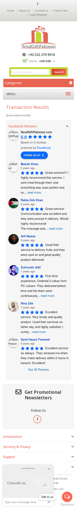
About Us (24, 10)
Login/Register (38, 14)
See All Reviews (38, 369)
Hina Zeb (27, 303)
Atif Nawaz (28, 236)
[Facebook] (37, 419)
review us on (32, 155)
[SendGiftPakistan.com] (38, 37)
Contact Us (41, 10)
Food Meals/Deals (56, 478)
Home (10, 10)
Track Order (60, 10)
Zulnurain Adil (31, 267)
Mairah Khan (29, 164)
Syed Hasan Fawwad (35, 339)
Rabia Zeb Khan (32, 200)
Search (58, 72)
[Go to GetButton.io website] (67, 504)
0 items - (40, 61)
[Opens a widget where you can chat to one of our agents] (28, 485)
